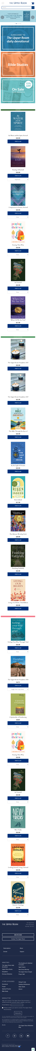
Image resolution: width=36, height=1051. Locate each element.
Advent (20, 989)
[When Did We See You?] (18, 307)
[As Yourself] (18, 270)
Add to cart (18, 141)
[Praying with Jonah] (18, 157)
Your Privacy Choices (14, 1046)
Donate (5, 951)
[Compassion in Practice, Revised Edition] (18, 195)
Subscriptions (6, 948)
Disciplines (5, 971)
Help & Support (18, 1045)
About (21, 948)
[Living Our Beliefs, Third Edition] (18, 590)
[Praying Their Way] (18, 232)
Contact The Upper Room (18, 939)
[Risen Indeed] (18, 487)
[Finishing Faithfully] (18, 556)
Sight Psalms (22, 967)
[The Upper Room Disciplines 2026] (18, 667)
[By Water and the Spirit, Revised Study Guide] (18, 123)
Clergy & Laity (22, 982)
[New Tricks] (18, 817)
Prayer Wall (22, 974)
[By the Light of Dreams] (18, 453)
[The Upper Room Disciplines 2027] (18, 350)
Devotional (5, 984)
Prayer (4, 986)
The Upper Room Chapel (25, 971)
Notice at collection (5, 1046)
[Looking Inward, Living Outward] (18, 855)
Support (22, 951)
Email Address (6, 1004)
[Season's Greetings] (18, 892)
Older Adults (22, 986)
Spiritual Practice (6, 989)
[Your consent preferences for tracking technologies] (33, 1049)
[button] (1, 16)
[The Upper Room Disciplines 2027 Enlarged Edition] (18, 384)
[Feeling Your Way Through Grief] (18, 629)
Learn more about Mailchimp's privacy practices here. (12, 1022)
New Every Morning (24, 969)
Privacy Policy (11, 1045)
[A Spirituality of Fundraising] (18, 704)
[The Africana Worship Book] (18, 521)
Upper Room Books (7, 969)
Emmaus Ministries (7, 974)
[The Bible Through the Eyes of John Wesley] (18, 419)
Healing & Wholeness (24, 984)
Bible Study (5, 991)
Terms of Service (5, 1045)
